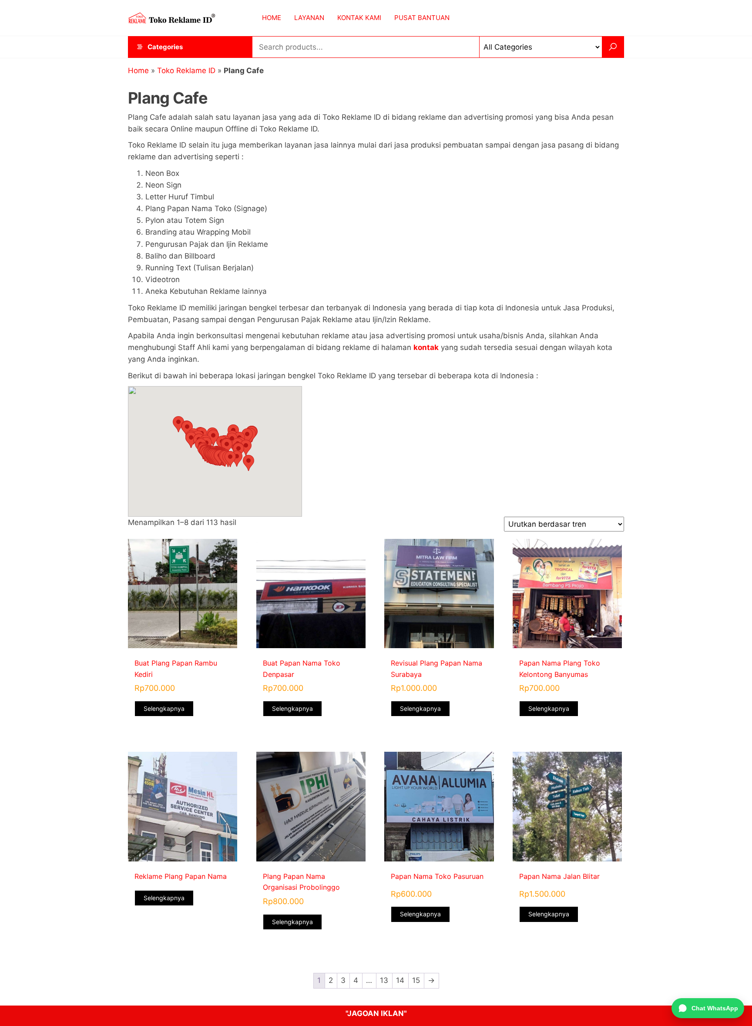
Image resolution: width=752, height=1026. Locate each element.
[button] (178, 424)
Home (138, 70)
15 (416, 980)
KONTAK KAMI (359, 17)
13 (384, 980)
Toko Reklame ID (186, 70)
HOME (271, 17)
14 (400, 980)
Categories (165, 47)
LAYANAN (309, 17)
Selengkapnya (164, 708)
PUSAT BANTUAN (422, 17)
